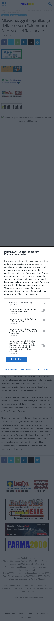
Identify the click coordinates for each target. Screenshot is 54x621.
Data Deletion (10, 369)
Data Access (27, 369)
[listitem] (27, 303)
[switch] (43, 310)
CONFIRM (16, 359)
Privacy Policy (43, 369)
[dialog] (27, 310)
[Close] (48, 252)
